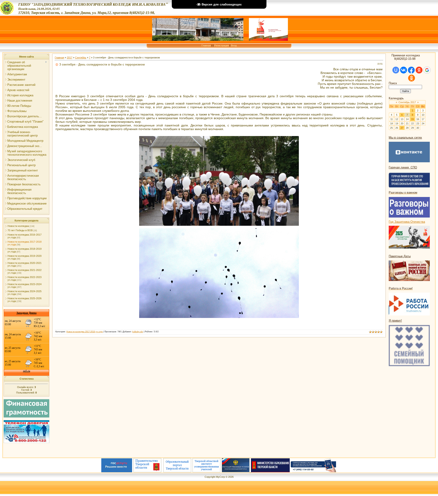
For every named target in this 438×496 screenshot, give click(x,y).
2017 (69, 57)
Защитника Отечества (409, 221)
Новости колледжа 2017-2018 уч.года (84, 332)
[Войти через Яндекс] (419, 70)
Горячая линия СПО (403, 167)
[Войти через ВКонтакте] (403, 70)
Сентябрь (80, 57)
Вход (234, 45)
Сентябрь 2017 (407, 102)
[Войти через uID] (395, 70)
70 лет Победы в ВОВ (20, 230)
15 (412, 119)
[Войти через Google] (427, 70)
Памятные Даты (400, 256)
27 (402, 127)
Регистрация (221, 45)
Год (391, 221)
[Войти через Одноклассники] (411, 78)
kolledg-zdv (137, 332)
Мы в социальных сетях (405, 137)
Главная (206, 45)
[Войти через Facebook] (411, 70)
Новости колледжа (18, 226)
